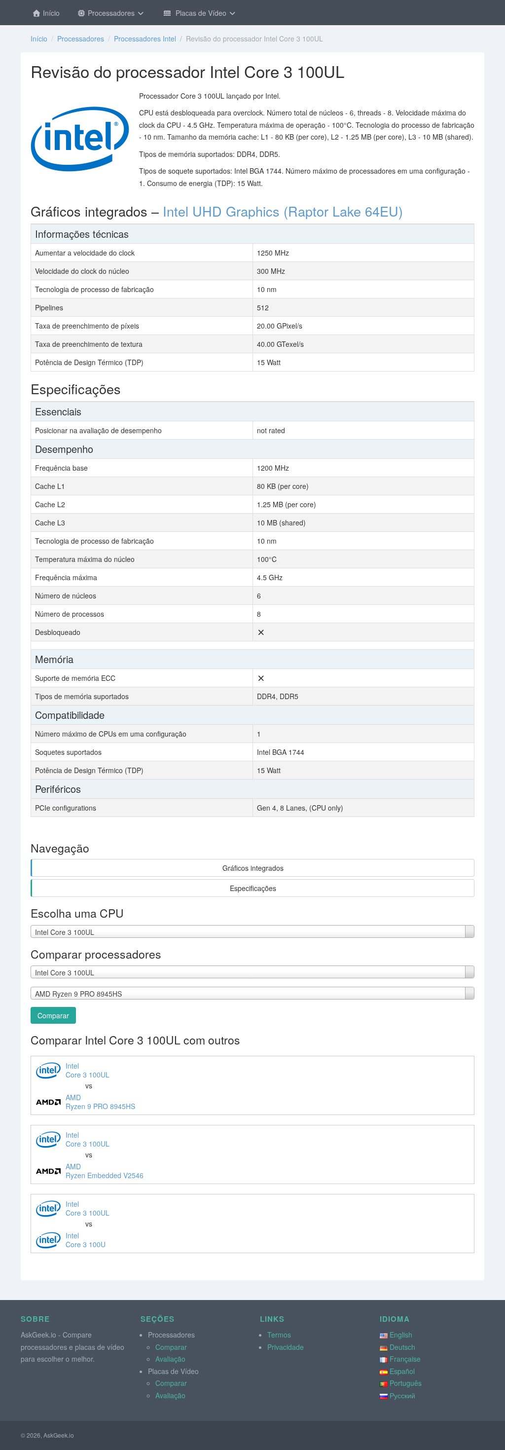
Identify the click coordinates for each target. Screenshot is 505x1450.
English (401, 1334)
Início (50, 13)
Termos (279, 1334)
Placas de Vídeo (200, 13)
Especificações (253, 888)
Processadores (111, 13)
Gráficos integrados (253, 868)
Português (406, 1383)
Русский (402, 1395)
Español (402, 1371)
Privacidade (285, 1347)
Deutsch (402, 1347)
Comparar (53, 1015)
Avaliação (170, 1359)
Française (405, 1359)
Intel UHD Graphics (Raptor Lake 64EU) (283, 211)
